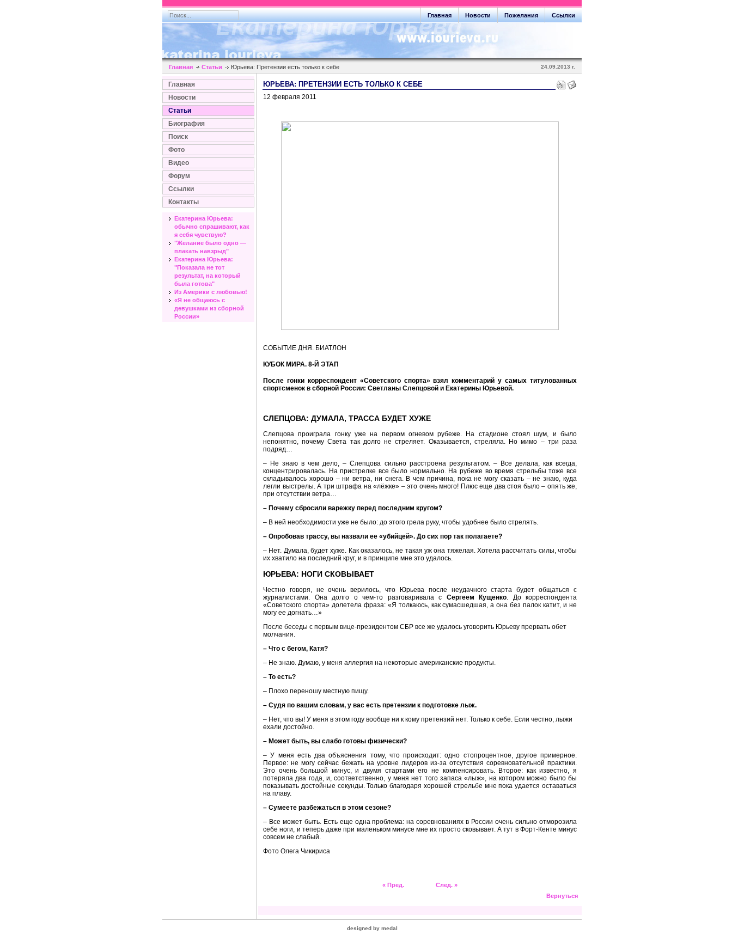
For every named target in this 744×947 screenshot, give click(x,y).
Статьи (212, 67)
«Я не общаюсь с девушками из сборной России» (209, 308)
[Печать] (561, 83)
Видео (178, 163)
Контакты (183, 202)
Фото (176, 150)
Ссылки (181, 189)
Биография (186, 123)
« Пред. (393, 885)
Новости (182, 97)
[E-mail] (572, 83)
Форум (179, 176)
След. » (447, 885)
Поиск (178, 136)
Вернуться (562, 896)
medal (389, 928)
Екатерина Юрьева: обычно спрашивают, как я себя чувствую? (211, 226)
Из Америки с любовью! (210, 292)
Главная (181, 67)
